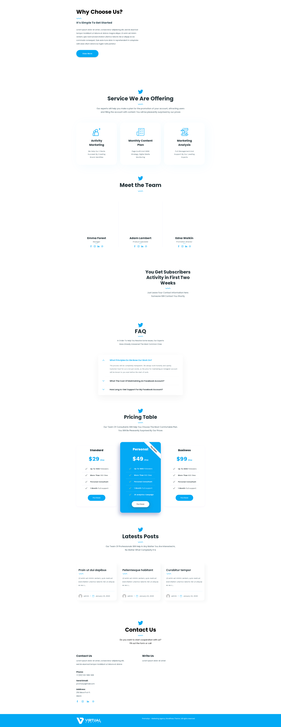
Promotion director (184, 242)
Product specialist (140, 242)
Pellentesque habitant (137, 570)
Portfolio (157, 6)
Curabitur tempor (178, 570)
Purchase (97, 498)
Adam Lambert (140, 238)
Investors (186, 6)
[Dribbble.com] (102, 246)
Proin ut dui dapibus (92, 570)
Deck (167, 6)
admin (86, 596)
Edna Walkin (184, 238)
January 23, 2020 (103, 596)
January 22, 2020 (190, 596)
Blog (176, 6)
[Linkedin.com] (98, 246)
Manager (96, 242)
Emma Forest (96, 238)
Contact (199, 6)
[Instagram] (95, 246)
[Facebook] (91, 246)
